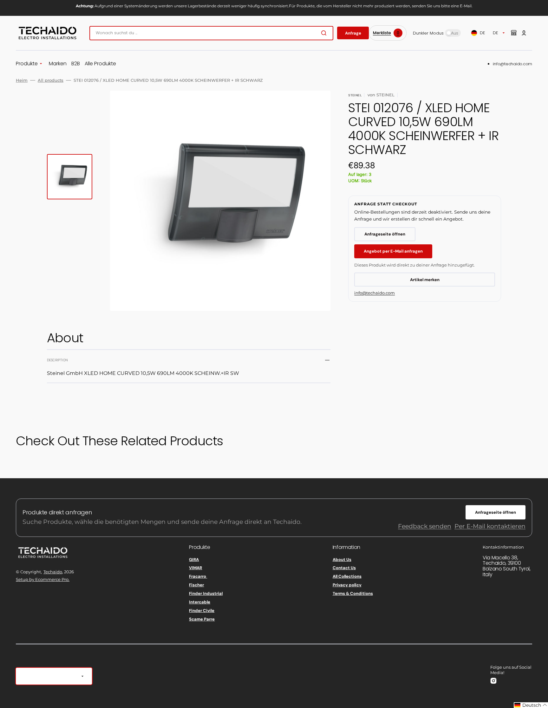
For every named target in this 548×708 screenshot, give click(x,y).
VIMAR (195, 567)
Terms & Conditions (353, 593)
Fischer (196, 585)
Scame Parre (202, 619)
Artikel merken (425, 279)
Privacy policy (347, 585)
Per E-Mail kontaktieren (489, 526)
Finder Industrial (206, 593)
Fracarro (198, 576)
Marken (58, 64)
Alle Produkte (100, 64)
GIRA (194, 559)
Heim (22, 80)
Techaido (52, 571)
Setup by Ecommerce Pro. (42, 579)
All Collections (347, 576)
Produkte (27, 64)
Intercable (199, 602)
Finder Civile (201, 610)
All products (50, 80)
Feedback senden (424, 526)
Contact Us (344, 567)
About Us (342, 559)
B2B (75, 64)
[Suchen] (325, 33)
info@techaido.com (512, 64)
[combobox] (211, 33)
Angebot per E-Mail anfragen (393, 251)
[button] (524, 33)
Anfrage (353, 33)
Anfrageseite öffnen (384, 234)
